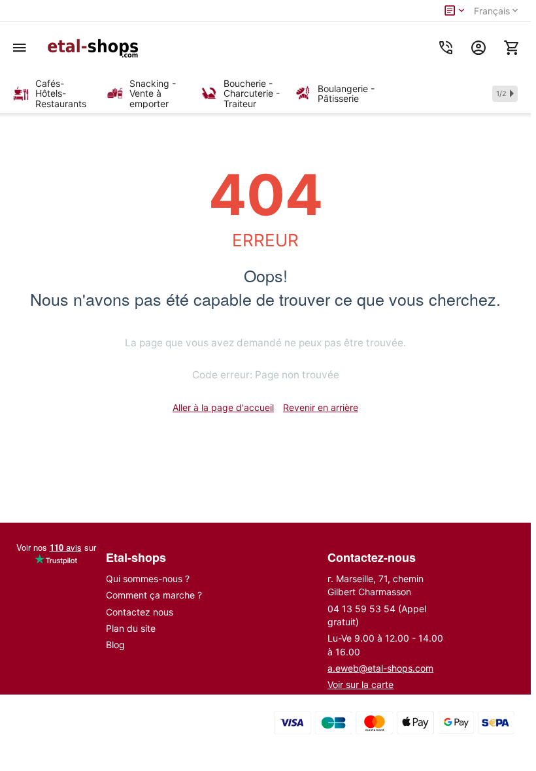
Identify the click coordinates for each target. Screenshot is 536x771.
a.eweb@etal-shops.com (380, 668)
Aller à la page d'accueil (223, 407)
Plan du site (131, 628)
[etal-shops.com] (95, 48)
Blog (115, 644)
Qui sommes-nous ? (148, 578)
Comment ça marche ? (154, 594)
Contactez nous (139, 611)
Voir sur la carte (360, 684)
